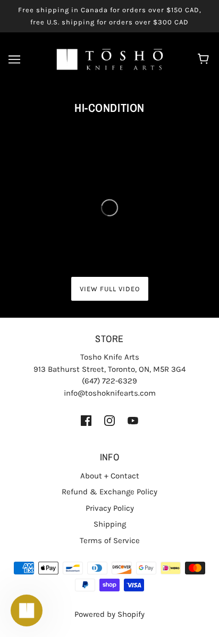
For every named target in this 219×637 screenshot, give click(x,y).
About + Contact (109, 476)
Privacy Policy (110, 508)
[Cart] (205, 59)
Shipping (110, 524)
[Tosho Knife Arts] (109, 59)
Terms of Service (110, 540)
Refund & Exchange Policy (109, 491)
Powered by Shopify (109, 614)
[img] (86, 419)
